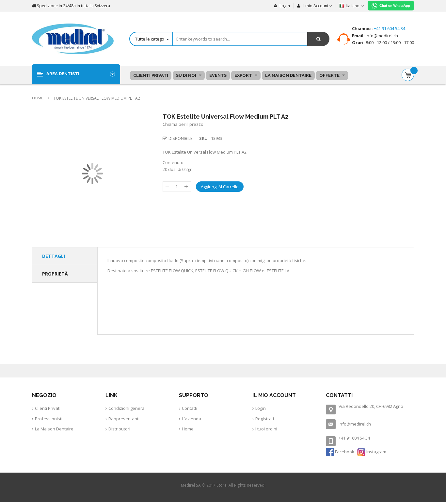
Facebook (344, 452)
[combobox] (229, 39)
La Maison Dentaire (54, 429)
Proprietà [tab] (55, 274)
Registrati (264, 419)
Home (38, 98)
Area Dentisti (62, 73)
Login (284, 5)
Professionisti (48, 419)
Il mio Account (315, 5)
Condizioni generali (127, 408)
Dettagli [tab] (53, 256)
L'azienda (191, 419)
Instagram (375, 452)
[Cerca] (318, 39)
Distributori (119, 429)
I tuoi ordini (266, 429)
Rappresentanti (123, 419)
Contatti (189, 408)
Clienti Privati (47, 408)
